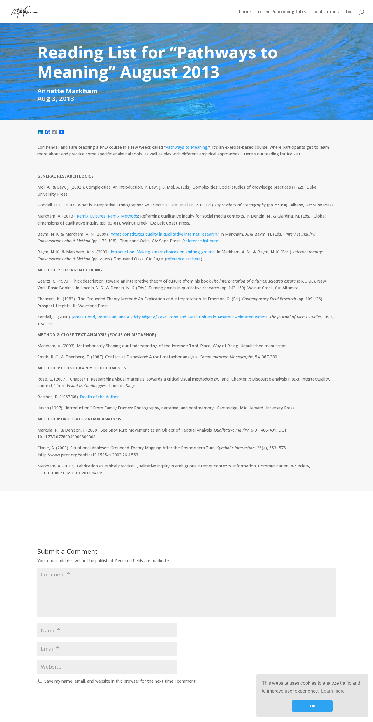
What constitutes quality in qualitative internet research (164, 234)
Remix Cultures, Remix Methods (107, 216)
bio (349, 12)
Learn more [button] (333, 690)
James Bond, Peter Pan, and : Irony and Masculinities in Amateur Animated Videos (170, 317)
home (245, 12)
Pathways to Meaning (186, 147)
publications (326, 12)
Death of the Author (99, 396)
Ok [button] (312, 706)
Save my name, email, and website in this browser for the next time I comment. (120, 681)
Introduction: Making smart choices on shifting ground (163, 252)
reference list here (201, 240)
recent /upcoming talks (282, 12)
